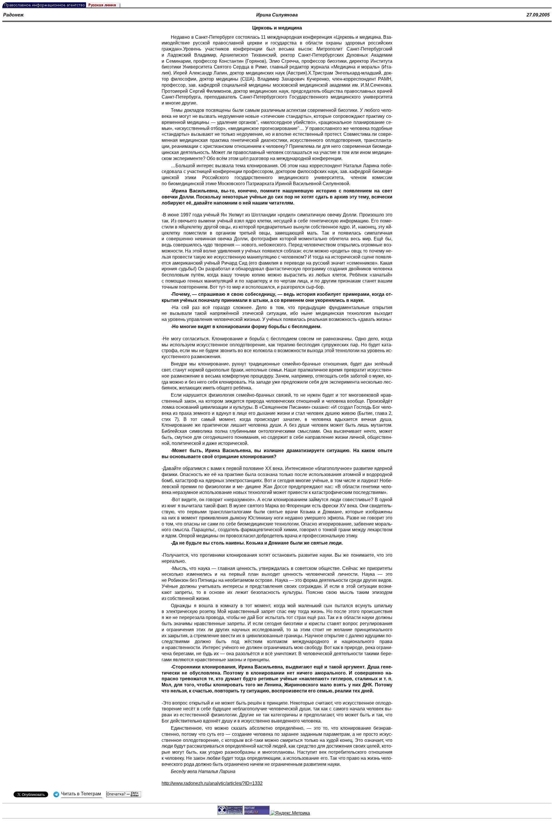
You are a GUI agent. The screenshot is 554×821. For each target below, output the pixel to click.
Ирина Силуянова (277, 14)
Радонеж (13, 14)
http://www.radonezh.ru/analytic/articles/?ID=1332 (212, 783)
